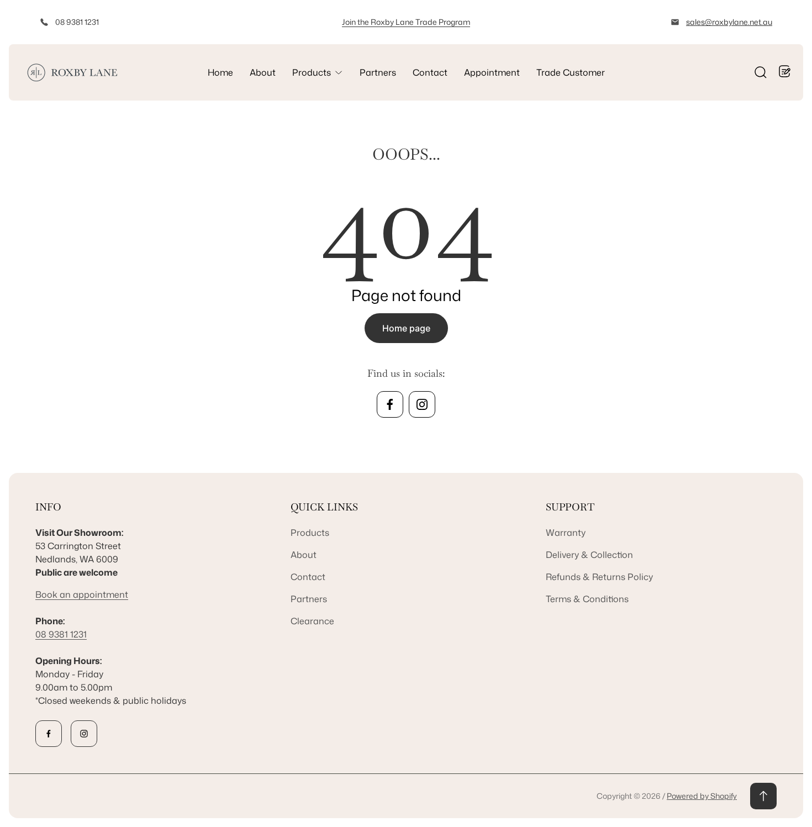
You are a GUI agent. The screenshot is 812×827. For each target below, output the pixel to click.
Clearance (312, 621)
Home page (406, 328)
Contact (308, 577)
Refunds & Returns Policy (599, 577)
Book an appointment (81, 594)
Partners (309, 599)
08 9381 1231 (77, 22)
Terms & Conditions (587, 599)
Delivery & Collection (589, 555)
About (304, 555)
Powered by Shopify (702, 796)
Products (310, 532)
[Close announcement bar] (787, 22)
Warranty (566, 532)
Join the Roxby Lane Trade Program (406, 22)
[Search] (760, 72)
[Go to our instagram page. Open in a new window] (422, 404)
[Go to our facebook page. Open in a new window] (390, 404)
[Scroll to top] (763, 796)
